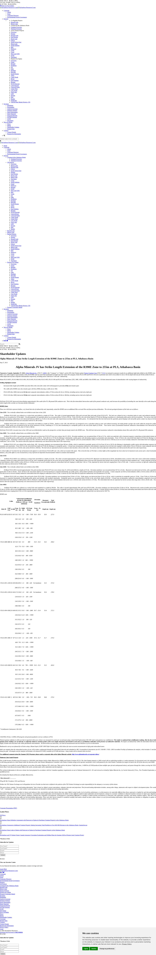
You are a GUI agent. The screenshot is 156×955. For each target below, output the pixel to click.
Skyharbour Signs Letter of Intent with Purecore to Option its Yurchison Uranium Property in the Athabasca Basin (32, 830)
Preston (13, 34)
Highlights (10, 105)
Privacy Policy (127, 944)
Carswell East (15, 85)
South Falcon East (16, 42)
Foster (12, 62)
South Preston (15, 74)
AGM (9, 119)
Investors (6, 104)
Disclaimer (10, 120)
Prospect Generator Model (14, 307)
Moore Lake (14, 24)
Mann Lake (14, 44)
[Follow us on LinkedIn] (4, 341)
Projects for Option (5, 892)
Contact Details (11, 132)
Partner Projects (11, 234)
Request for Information (14, 134)
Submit (3, 855)
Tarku (12, 75)
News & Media (8, 122)
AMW (44, 373)
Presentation (10, 107)
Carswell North (15, 87)
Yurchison (14, 57)
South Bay (14, 100)
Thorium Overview (16, 29)
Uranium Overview (16, 27)
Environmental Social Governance (17, 17)
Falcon (13, 40)
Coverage (3, 919)
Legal (1, 929)
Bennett (13, 64)
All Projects (10, 162)
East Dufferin (15, 80)
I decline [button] (93, 948)
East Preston (14, 37)
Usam (12, 52)
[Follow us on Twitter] (7, 341)
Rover (12, 79)
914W (12, 55)
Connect (6, 130)
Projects (6, 19)
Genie (12, 50)
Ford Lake (14, 92)
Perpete (13, 95)
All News (3, 815)
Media (9, 125)
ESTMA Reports (12, 117)
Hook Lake (14, 39)
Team (8, 14)
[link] (127, 944)
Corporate (6, 10)
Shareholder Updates (13, 127)
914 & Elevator (15, 84)
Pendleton (14, 65)
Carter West (14, 89)
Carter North (14, 77)
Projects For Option (12, 262)
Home (5, 145)
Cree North (14, 90)
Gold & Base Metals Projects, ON (20, 102)
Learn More (3, 869)
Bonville (13, 72)
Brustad (13, 82)
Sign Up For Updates (7, 6)
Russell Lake (14, 22)
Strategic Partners (12, 110)
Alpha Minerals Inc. (31, 373)
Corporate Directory (13, 15)
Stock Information (12, 112)
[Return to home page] (18, 7)
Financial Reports (12, 115)
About (9, 12)
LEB (12, 94)
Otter (12, 69)
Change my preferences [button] (107, 948)
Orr (12, 67)
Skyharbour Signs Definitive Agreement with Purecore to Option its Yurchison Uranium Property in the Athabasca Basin (34, 820)
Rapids (13, 99)
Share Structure (11, 114)
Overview (14, 32)
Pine (12, 97)
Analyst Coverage (12, 109)
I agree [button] (86, 948)
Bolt (12, 47)
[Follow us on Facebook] (5, 341)
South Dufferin (15, 45)
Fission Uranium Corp (90, 373)
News (9, 124)
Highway (13, 49)
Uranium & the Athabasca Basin (16, 157)
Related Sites (11, 129)
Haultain (13, 70)
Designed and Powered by (11, 932)
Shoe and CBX (15, 54)
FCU (103, 373)
